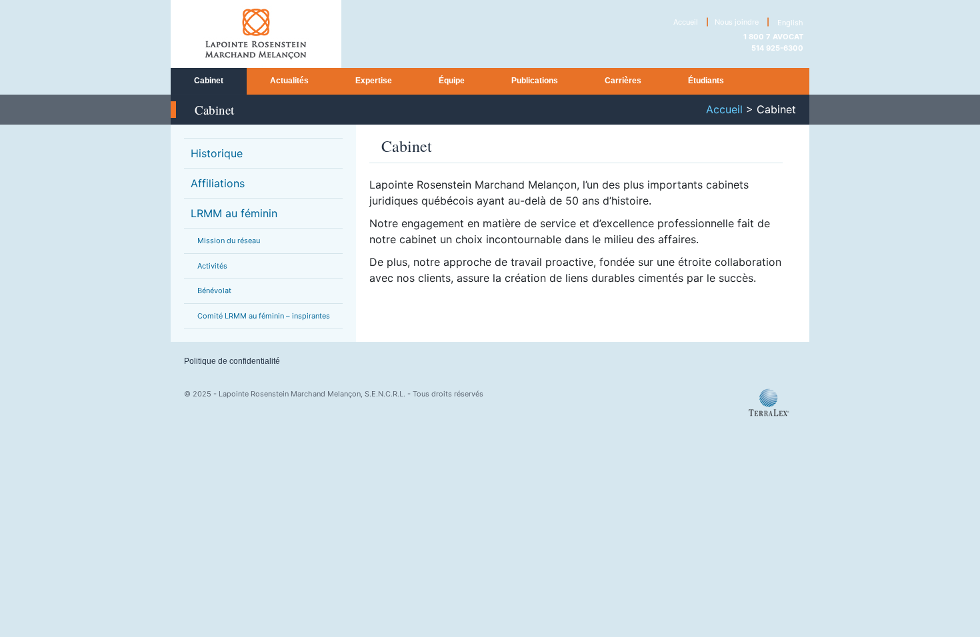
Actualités (289, 80)
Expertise (373, 80)
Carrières (623, 80)
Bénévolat (214, 290)
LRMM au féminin (234, 213)
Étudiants (706, 80)
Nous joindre (737, 22)
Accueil (685, 22)
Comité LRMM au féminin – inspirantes (263, 315)
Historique (217, 153)
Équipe (452, 80)
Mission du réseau (228, 240)
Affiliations (218, 183)
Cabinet (208, 80)
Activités (212, 266)
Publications (534, 80)
